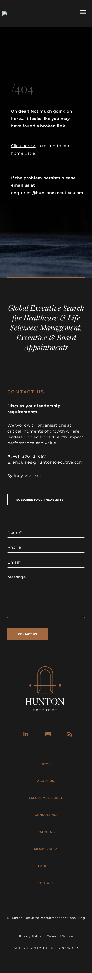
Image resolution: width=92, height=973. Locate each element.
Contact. (46, 883)
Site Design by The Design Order (46, 948)
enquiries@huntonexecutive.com (48, 462)
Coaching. (46, 832)
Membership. (46, 849)
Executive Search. (46, 798)
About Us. (46, 781)
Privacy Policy (30, 936)
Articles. (46, 866)
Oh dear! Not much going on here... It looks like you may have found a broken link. (41, 118)
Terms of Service (60, 936)
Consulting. (46, 815)
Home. (46, 764)
